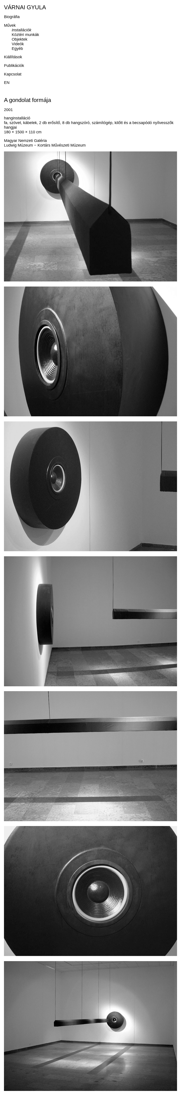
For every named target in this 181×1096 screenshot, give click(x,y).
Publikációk (14, 65)
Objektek (19, 39)
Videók (18, 44)
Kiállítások (13, 57)
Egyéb (17, 48)
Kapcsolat (12, 74)
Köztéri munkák (25, 34)
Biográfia (12, 17)
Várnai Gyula (25, 7)
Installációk (21, 30)
